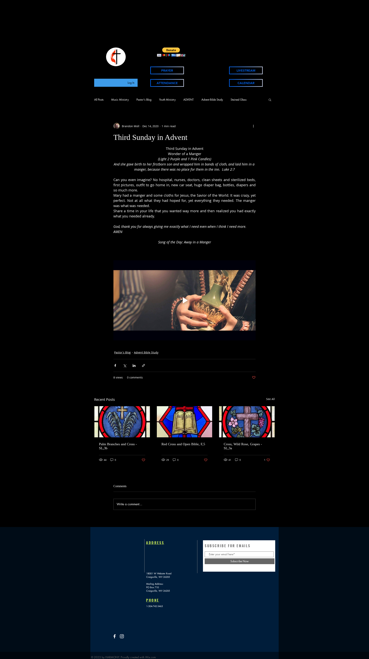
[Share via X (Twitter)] (124, 365)
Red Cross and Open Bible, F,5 (183, 444)
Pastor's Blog (143, 99)
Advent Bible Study (212, 99)
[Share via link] (143, 365)
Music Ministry (120, 99)
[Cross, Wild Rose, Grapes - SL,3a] (247, 421)
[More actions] (253, 126)
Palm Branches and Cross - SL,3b (118, 446)
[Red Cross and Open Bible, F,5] (184, 421)
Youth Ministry (167, 99)
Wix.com (150, 657)
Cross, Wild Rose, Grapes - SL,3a (243, 446)
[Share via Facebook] (115, 365)
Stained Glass (239, 99)
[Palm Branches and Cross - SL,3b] (122, 421)
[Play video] (184, 300)
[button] (171, 52)
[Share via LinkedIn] (134, 365)
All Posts (99, 99)
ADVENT (188, 99)
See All (270, 399)
